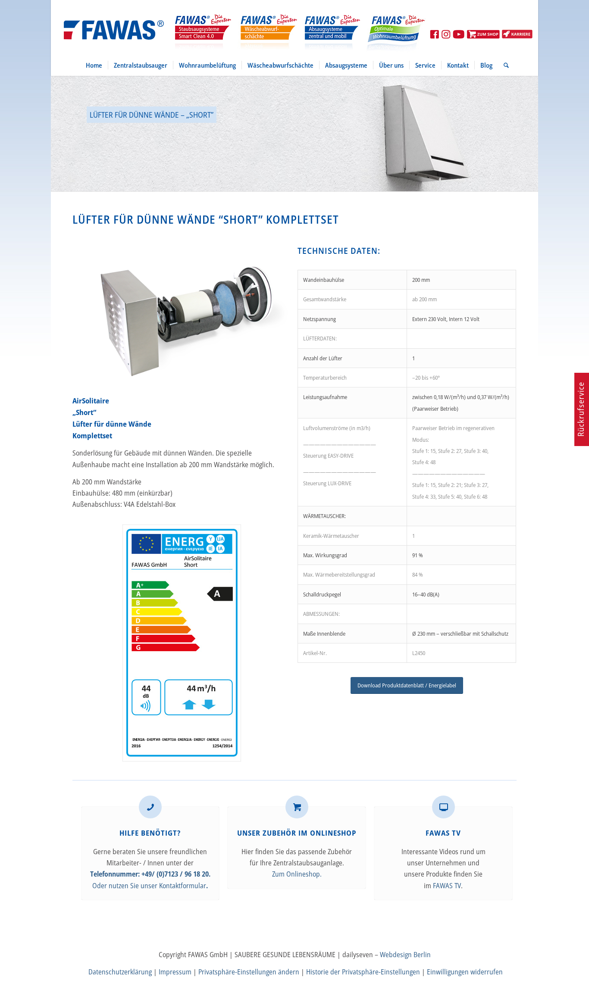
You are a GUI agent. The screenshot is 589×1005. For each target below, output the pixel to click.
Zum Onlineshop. (297, 874)
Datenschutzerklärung (120, 972)
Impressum (175, 972)
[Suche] (503, 65)
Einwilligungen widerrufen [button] (465, 972)
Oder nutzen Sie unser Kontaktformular (149, 885)
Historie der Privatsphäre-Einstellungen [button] (363, 972)
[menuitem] (94, 65)
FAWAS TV (447, 885)
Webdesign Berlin (405, 954)
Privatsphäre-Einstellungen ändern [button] (248, 972)
